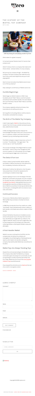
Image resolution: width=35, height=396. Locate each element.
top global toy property (9, 182)
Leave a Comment (7, 270)
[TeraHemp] (6, 360)
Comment (6, 286)
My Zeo (17, 5)
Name (4, 304)
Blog (14, 270)
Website (5, 317)
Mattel (16, 123)
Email (4, 311)
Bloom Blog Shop (26, 392)
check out (24, 265)
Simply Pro (17, 392)
